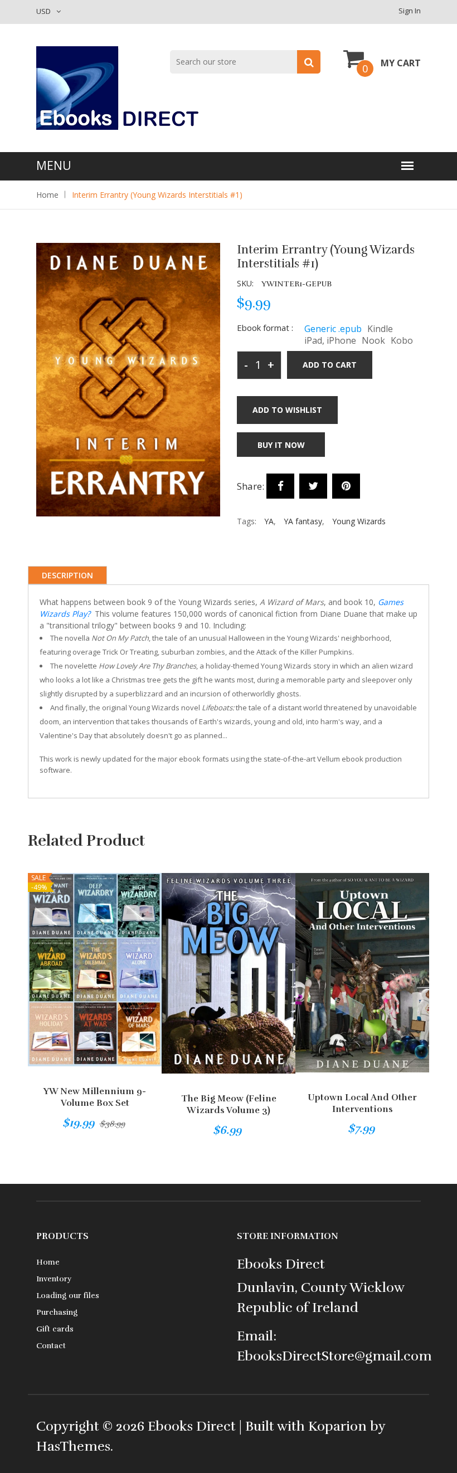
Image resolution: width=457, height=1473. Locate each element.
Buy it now (281, 445)
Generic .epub (333, 328)
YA (269, 521)
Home (47, 194)
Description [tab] (67, 575)
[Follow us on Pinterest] (346, 486)
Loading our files (67, 1295)
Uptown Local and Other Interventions (362, 1103)
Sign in (409, 11)
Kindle (380, 328)
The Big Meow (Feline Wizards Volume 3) (228, 1104)
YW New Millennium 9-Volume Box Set (94, 1097)
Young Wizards (359, 521)
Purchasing (56, 1312)
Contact (51, 1345)
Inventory (53, 1279)
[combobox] (245, 62)
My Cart (401, 63)
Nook (373, 340)
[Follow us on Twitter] (313, 486)
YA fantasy (303, 521)
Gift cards (55, 1329)
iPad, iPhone (330, 340)
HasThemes (73, 1446)
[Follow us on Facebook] (280, 486)
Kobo (402, 340)
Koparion (337, 1426)
